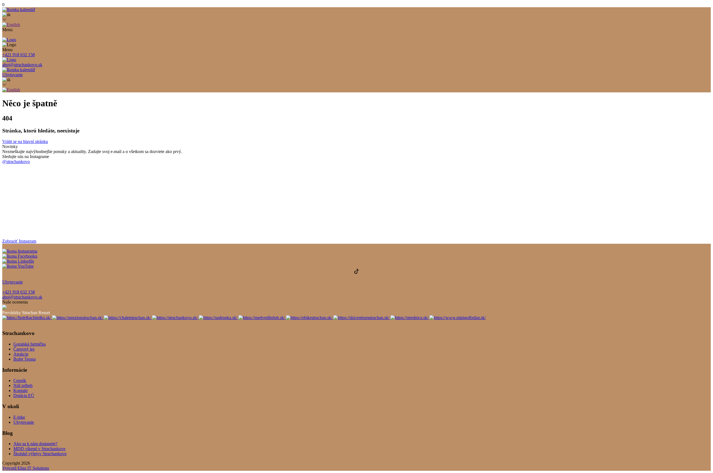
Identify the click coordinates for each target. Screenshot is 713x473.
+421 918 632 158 (18, 54)
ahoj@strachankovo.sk (22, 64)
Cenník (19, 380)
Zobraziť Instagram (19, 241)
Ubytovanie (23, 422)
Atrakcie (20, 354)
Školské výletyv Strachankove (40, 453)
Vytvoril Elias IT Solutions (25, 468)
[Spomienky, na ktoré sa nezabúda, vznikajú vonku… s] (534, 172)
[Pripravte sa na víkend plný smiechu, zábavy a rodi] (416, 190)
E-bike (19, 417)
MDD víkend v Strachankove (39, 448)
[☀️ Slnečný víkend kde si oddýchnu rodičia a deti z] (60, 184)
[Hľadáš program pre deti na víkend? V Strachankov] (297, 180)
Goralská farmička (29, 344)
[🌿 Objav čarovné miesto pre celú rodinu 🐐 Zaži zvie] (653, 183)
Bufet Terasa (24, 359)
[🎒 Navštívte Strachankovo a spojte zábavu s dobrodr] (179, 200)
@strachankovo (16, 161)
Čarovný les (24, 349)
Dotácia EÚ (23, 395)
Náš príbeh (23, 385)
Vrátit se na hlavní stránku (25, 141)
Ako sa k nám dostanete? (35, 443)
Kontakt (20, 390)
